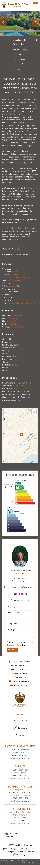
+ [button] (5, 411)
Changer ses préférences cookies (21, 851)
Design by (22, 855)
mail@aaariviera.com (20, 758)
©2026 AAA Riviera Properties (20, 845)
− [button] (5, 414)
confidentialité (35, 860)
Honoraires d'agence (28, 848)
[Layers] (34, 411)
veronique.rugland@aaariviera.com (21, 587)
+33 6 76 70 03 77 (21, 581)
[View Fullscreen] (5, 419)
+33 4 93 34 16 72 (21, 578)
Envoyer (12, 650)
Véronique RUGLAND (20, 570)
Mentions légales (11, 848)
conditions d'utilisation (14, 862)
